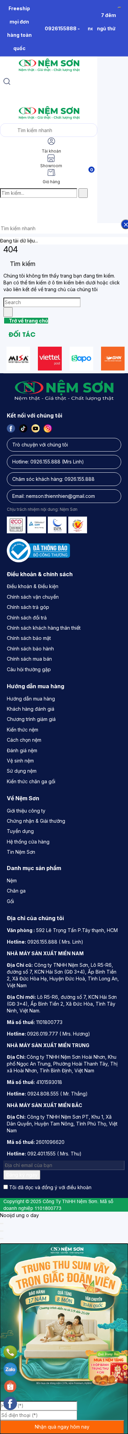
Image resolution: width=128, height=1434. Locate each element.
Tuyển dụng (20, 831)
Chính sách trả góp (28, 607)
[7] (50, 359)
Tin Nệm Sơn (21, 852)
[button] (6, 207)
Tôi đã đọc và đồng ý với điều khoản (50, 1187)
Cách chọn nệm (24, 740)
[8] (82, 359)
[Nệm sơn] (48, 72)
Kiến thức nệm (22, 729)
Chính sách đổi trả (27, 617)
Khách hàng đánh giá (30, 709)
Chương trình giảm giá (31, 719)
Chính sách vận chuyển (33, 597)
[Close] (1, 1223)
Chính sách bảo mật (29, 638)
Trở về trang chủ (28, 321)
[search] (7, 82)
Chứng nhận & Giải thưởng (36, 821)
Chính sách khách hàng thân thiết (44, 628)
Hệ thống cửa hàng (28, 842)
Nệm (12, 880)
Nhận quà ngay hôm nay (62, 1427)
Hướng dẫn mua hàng (31, 699)
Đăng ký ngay (22, 1175)
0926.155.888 (45, 461)
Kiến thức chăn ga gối (31, 781)
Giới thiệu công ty (26, 811)
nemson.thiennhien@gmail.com (60, 496)
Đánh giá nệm (22, 750)
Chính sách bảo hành (30, 648)
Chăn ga (16, 891)
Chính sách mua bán (29, 659)
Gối (10, 901)
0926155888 (60, 28)
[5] (113, 359)
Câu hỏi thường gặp (29, 669)
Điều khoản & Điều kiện (32, 586)
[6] (18, 359)
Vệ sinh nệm (20, 760)
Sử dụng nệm (22, 771)
